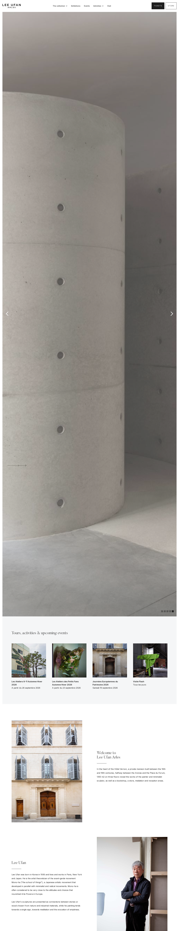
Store (171, 6)
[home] (11, 6)
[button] (61, 5)
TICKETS (158, 6)
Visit (109, 6)
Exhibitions (75, 6)
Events (87, 6)
